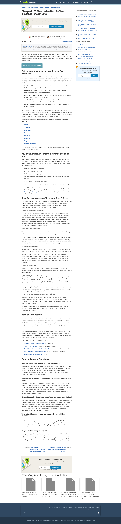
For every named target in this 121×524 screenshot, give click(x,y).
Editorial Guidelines (27, 46)
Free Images (87, 520)
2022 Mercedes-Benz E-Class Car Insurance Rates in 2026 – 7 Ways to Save (70, 494)
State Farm (27, 138)
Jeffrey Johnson (41, 36)
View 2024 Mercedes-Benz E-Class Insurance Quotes (30, 494)
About (23, 514)
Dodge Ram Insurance (84, 49)
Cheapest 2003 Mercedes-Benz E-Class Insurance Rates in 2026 (37, 449)
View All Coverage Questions (86, 38)
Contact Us (28, 514)
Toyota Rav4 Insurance (84, 63)
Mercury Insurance (30, 143)
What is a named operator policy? (87, 14)
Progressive (28, 141)
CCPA (93, 520)
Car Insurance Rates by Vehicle (34, 7)
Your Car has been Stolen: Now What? (35, 343)
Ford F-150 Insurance (84, 54)
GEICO (26, 125)
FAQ (73, 2)
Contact (63, 520)
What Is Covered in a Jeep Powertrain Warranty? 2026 (86, 21)
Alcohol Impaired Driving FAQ (33, 354)
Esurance (27, 135)
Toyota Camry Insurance (85, 58)
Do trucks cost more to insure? (86, 28)
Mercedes (46, 7)
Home (23, 7)
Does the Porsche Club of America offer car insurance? (87, 35)
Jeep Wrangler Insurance (85, 61)
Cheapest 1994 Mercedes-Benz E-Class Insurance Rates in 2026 (57, 449)
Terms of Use (93, 78)
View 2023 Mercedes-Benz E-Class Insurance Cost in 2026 (49, 494)
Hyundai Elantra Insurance (85, 56)
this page (35, 192)
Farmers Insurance (30, 133)
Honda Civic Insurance (84, 45)
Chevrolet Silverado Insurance (86, 47)
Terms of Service (79, 520)
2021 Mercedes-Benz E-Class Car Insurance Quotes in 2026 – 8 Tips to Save (90, 495)
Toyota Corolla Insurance (85, 52)
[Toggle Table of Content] (32, 65)
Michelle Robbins (60, 36)
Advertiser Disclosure (67, 41)
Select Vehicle (57, 2)
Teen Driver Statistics (30, 346)
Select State (66, 2)
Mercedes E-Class (55, 7)
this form (24, 192)
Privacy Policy (70, 520)
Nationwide (27, 130)
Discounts (86, 2)
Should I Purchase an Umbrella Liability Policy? (38, 349)
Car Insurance (78, 2)
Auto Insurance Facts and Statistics (35, 351)
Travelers (27, 127)
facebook (98, 513)
